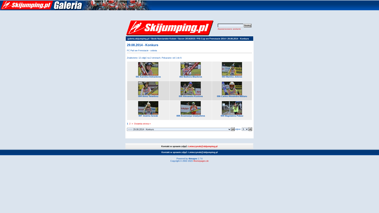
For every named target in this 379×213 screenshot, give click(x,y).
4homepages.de (201, 161)
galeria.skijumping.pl (138, 38)
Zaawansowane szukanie (229, 29)
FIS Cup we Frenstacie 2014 (211, 38)
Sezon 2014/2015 (186, 38)
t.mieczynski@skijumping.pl (203, 146)
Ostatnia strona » (142, 123)
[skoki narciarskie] (76, 9)
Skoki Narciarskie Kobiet (163, 38)
